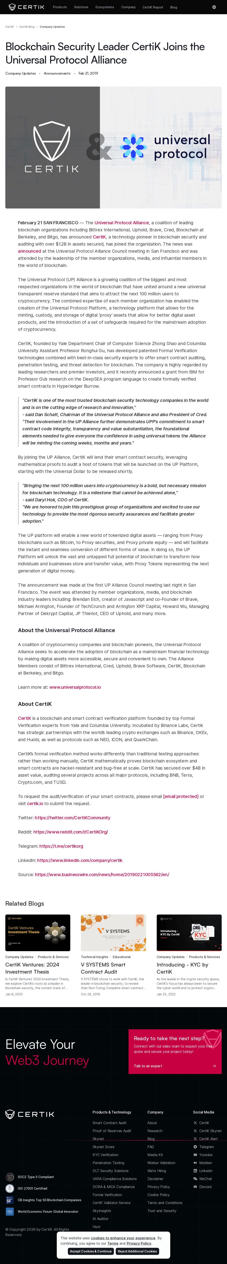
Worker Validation (161, 1163)
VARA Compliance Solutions (115, 1179)
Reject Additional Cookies (137, 1251)
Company (128, 7)
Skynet (98, 1139)
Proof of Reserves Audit (112, 1131)
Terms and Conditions (165, 1203)
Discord (205, 1187)
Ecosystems (105, 7)
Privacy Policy (158, 1187)
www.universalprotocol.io (75, 687)
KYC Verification (105, 1155)
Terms (112, 1243)
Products (60, 7)
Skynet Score (103, 1147)
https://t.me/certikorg (61, 846)
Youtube (206, 1155)
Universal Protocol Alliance (121, 222)
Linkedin (206, 1171)
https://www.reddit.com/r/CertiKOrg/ (70, 832)
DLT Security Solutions (111, 1171)
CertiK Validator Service (112, 1203)
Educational (122, 957)
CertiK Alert (208, 1139)
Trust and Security (161, 1210)
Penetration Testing (108, 1163)
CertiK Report (153, 7)
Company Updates (52, 26)
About (152, 1123)
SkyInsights (102, 1210)
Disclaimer (155, 1179)
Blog (173, 7)
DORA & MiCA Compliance (114, 1187)
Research (154, 1131)
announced (29, 251)
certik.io (35, 803)
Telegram (206, 1147)
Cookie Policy (158, 1195)
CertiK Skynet (210, 1131)
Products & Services (53, 957)
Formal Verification (107, 1195)
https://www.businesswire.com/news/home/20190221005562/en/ (102, 874)
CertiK (9, 26)
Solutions (81, 7)
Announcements (57, 73)
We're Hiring (156, 1171)
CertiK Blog (27, 26)
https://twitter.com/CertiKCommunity (72, 817)
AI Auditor (100, 1218)
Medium (205, 1163)
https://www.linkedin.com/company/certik (79, 860)
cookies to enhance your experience (123, 1238)
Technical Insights (94, 957)
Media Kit (155, 1155)
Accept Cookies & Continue (91, 1251)
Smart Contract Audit (110, 1123)
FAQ (150, 1147)
